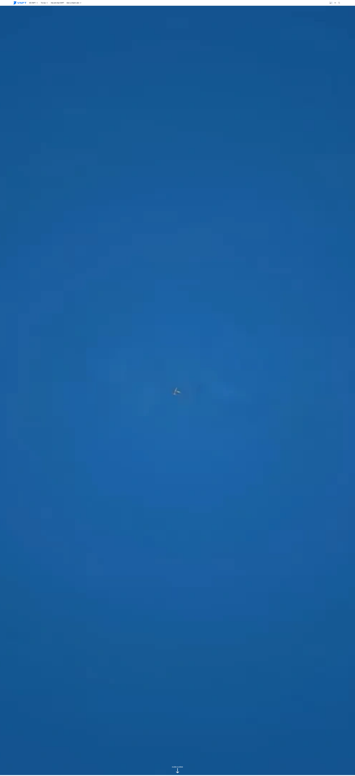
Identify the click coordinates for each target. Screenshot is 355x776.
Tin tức (43, 3)
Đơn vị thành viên (73, 3)
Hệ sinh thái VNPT (57, 3)
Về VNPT (32, 3)
